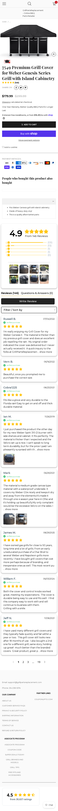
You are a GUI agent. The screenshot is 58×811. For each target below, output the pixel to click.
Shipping (6, 102)
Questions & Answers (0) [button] (37, 293)
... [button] (44, 352)
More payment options (29, 140)
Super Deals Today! (14, 755)
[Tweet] (21, 88)
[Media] (54, 54)
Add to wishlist (10, 147)
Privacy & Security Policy (14, 711)
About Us (6, 701)
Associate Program (14, 745)
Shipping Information (12, 715)
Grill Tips (14, 767)
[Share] (16, 88)
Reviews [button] (10, 293)
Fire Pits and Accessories (14, 773)
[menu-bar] (4, 3)
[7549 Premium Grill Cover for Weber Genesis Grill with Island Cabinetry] (29, 41)
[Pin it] (25, 88)
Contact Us (7, 725)
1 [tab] (29, 55)
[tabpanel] (29, 41)
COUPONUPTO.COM (43, 699)
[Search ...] (29, 3)
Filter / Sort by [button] (13, 310)
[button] (10, 82)
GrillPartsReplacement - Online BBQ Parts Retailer (30, 13)
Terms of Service (10, 720)
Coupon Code (15, 750)
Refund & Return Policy (13, 730)
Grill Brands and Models (14, 760)
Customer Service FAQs (13, 706)
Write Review (28, 301)
